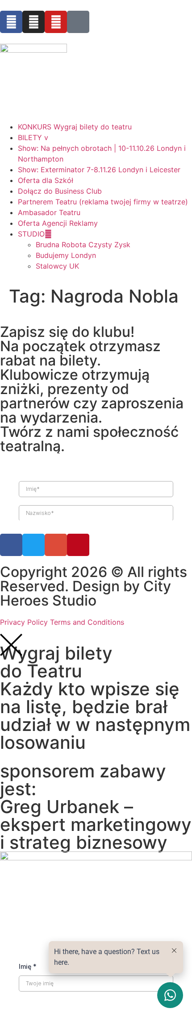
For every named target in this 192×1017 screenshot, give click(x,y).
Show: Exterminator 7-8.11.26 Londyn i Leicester (99, 169)
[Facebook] (11, 22)
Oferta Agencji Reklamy (58, 223)
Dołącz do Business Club (60, 191)
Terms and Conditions (87, 622)
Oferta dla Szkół (45, 180)
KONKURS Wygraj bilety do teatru (75, 126)
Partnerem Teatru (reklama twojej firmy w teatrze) (103, 201)
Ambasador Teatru (49, 212)
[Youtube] (56, 22)
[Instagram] (33, 22)
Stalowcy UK (57, 266)
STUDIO (31, 233)
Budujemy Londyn (66, 255)
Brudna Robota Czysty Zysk (83, 244)
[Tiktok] (78, 22)
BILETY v (33, 137)
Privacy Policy (24, 622)
